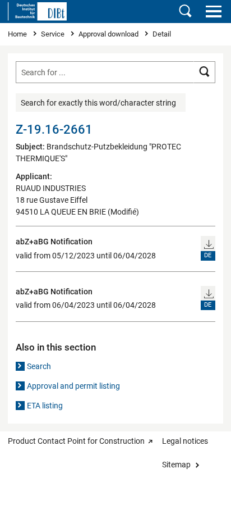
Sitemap (176, 464)
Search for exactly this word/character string (98, 102)
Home (18, 34)
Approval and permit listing (73, 385)
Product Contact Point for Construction (76, 440)
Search (39, 366)
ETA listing (45, 405)
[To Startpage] (37, 11)
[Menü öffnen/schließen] (213, 11)
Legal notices (185, 440)
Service (53, 34)
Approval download (109, 34)
